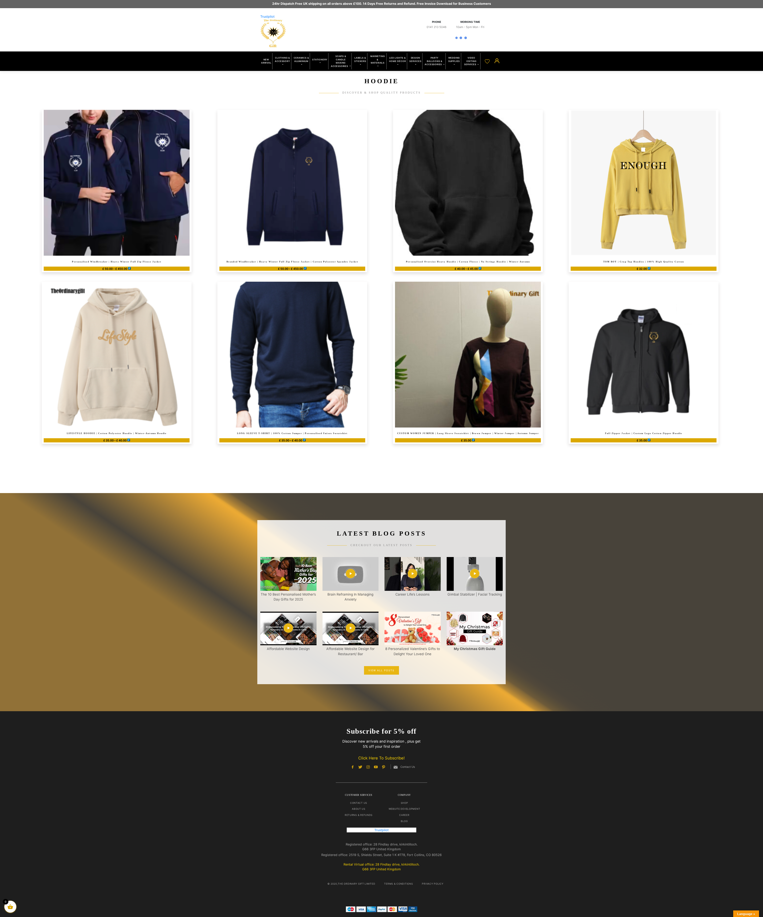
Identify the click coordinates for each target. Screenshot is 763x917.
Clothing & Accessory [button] (282, 59)
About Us (358, 808)
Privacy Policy (432, 883)
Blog (404, 821)
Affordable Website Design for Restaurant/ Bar (350, 651)
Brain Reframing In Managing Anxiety (350, 597)
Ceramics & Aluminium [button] (301, 59)
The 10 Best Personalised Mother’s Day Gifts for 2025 (288, 597)
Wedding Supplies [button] (454, 59)
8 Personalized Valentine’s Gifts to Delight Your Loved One (412, 651)
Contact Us (358, 802)
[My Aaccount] (497, 61)
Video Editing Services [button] (470, 61)
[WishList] (488, 61)
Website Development (404, 808)
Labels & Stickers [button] (360, 59)
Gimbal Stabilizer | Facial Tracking (474, 594)
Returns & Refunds (359, 814)
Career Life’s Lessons (412, 594)
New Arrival (266, 61)
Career (404, 814)
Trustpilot (267, 16)
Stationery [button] (319, 59)
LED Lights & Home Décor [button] (397, 59)
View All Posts (381, 670)
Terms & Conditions (398, 883)
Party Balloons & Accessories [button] (434, 61)
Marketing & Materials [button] (377, 59)
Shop (404, 802)
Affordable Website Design (288, 649)
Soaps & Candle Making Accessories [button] (340, 61)
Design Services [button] (415, 59)
